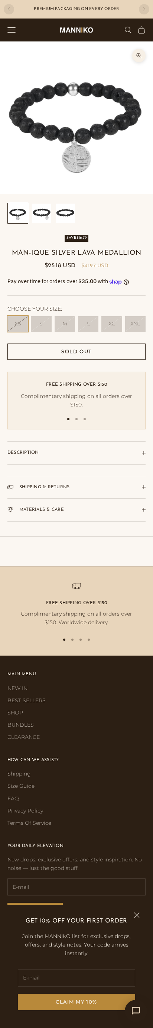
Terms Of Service (29, 823)
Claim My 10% (76, 1002)
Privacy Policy (25, 810)
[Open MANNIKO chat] (136, 1011)
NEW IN (17, 688)
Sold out (76, 351)
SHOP (15, 712)
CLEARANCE (23, 737)
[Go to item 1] (17, 213)
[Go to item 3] (65, 213)
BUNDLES (20, 724)
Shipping (19, 773)
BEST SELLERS (26, 700)
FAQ (13, 798)
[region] (76, 604)
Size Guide (21, 786)
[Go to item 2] (41, 213)
